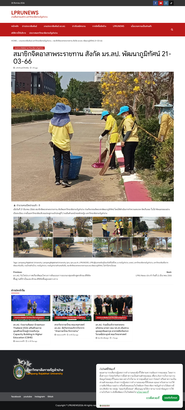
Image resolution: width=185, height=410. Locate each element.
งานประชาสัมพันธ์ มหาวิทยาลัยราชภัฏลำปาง (28, 48)
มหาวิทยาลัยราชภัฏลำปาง (143, 262)
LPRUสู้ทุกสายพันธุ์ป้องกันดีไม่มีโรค (103, 262)
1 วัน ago (115, 338)
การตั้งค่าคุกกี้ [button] (152, 397)
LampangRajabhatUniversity (54, 262)
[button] (172, 29)
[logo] (38, 370)
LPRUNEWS (25, 12)
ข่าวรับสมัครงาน (79, 26)
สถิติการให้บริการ (18, 33)
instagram (40, 396)
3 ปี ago (35, 68)
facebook (16, 396)
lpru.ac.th (74, 262)
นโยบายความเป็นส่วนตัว (141, 26)
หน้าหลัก (15, 26)
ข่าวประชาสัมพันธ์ (29, 26)
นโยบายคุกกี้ (143, 392)
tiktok (50, 396)
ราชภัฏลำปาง (41, 265)
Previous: (52, 276)
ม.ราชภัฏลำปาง (122, 262)
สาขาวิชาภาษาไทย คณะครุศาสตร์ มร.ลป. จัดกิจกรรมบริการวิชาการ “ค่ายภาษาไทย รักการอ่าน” (69, 328)
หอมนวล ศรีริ (20, 341)
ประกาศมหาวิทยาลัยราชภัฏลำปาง (43, 33)
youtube (28, 396)
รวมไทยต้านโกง (30, 265)
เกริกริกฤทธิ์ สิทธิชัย (22, 68)
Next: (154, 274)
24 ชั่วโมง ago (73, 335)
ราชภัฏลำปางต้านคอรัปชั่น (56, 265)
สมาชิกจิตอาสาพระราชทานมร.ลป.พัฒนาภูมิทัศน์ (85, 265)
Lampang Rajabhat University (30, 262)
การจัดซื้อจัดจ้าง (99, 26)
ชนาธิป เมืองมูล (103, 338)
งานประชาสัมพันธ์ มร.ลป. (54, 26)
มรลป (131, 262)
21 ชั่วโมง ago (32, 341)
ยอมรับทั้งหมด (170, 397)
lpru (68, 262)
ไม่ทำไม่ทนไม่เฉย (109, 265)
